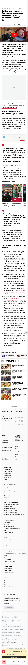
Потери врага (7, 497)
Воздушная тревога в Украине (11, 492)
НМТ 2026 (6, 557)
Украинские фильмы (9, 541)
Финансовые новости (9, 526)
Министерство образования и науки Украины (15, 553)
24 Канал (4, 6)
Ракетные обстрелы (8, 486)
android (6, 617)
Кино (5, 537)
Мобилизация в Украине (11, 502)
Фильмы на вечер (8, 543)
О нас (3, 433)
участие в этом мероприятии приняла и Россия (14, 292)
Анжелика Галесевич (10, 19)
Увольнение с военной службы (11, 504)
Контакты (17, 446)
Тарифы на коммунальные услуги (12, 528)
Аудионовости (7, 477)
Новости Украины (8, 471)
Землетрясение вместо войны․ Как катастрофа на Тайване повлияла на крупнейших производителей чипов (13, 104)
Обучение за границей (9, 561)
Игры (16, 459)
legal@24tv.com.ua (18, 642)
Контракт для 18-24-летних (10, 510)
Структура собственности (18, 452)
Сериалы (6, 547)
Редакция (4, 435)
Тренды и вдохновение (9, 572)
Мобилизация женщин (9, 508)
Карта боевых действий (9, 488)
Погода (5, 479)
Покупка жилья (7, 570)
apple (16, 617)
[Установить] (14, 654)
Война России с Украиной (11, 484)
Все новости (7, 467)
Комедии (6, 545)
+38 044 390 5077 (19, 411)
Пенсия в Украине (8, 532)
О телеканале (5, 440)
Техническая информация (18, 443)
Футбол (6, 580)
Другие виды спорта (9, 586)
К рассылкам (9, 607)
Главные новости (8, 469)
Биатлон (6, 584)
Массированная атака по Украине (12, 493)
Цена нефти (7, 522)
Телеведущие (5, 442)
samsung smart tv (16, 621)
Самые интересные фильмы (10, 539)
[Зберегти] (24, 24)
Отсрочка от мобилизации (10, 512)
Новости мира (10, 6)
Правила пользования (7, 447)
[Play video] (14, 35)
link (15, 417)
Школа (5, 555)
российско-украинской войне (14, 342)
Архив (16, 454)
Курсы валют (7, 524)
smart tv (6, 621)
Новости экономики (9, 520)
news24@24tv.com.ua (7, 411)
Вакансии (17, 448)
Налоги (6, 530)
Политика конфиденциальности (6, 450)
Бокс (5, 578)
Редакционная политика (7, 437)
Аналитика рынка (8, 568)
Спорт (5, 577)
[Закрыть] (25, 651)
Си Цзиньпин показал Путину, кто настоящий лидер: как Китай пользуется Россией (20, 6)
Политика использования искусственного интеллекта (5, 454)
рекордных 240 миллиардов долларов (11, 299)
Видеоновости (7, 475)
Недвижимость (8, 566)
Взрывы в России (8, 495)
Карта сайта (17, 456)
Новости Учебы (8, 552)
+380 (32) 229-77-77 (10, 641)
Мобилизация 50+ (8, 506)
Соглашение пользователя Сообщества (18, 436)
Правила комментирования (19, 440)
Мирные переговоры (9, 489)
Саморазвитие (7, 559)
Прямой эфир (7, 473)
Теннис (5, 582)
